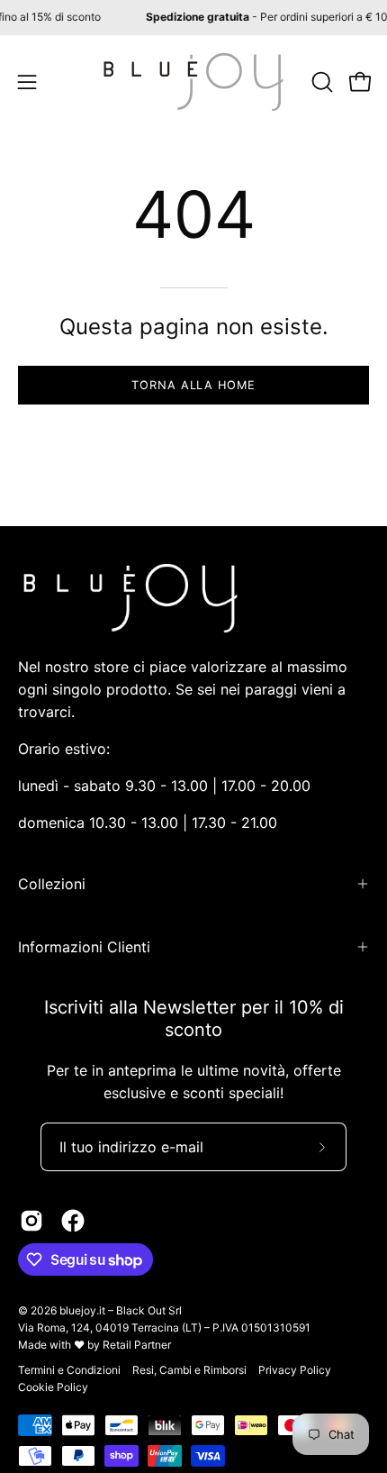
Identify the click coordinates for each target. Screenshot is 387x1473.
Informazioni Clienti (84, 947)
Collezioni (52, 884)
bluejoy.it (82, 1310)
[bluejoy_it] (193, 82)
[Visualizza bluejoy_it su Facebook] (72, 1220)
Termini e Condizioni (69, 1370)
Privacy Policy (294, 1370)
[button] (320, 82)
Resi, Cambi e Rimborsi (189, 1370)
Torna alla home (193, 385)
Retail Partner (137, 1344)
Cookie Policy (53, 1387)
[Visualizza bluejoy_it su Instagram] (31, 1220)
